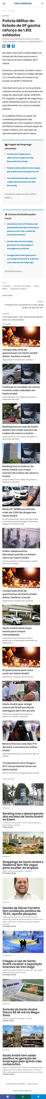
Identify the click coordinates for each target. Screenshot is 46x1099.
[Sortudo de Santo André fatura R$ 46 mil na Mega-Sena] (23, 990)
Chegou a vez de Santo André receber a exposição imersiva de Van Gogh (22, 964)
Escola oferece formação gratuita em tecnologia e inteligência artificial (20, 245)
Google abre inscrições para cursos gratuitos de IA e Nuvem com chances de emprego (23, 259)
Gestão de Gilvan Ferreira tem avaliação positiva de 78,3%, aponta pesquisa (22, 911)
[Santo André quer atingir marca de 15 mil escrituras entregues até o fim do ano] (21, 691)
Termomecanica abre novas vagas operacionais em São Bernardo (21, 182)
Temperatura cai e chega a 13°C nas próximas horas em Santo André (19, 766)
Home (4, 11)
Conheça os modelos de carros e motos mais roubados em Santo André (21, 390)
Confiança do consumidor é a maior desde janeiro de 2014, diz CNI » (24, 306)
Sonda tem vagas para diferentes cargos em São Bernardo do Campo (20, 158)
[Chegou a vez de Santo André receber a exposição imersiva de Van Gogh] (23, 942)
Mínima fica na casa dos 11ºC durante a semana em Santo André (19, 747)
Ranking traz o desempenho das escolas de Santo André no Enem (23, 816)
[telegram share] (13, 46)
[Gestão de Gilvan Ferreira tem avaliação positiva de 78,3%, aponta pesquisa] (23, 889)
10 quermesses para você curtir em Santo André (17, 671)
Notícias (12, 11)
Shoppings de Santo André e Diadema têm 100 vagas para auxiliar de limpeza (23, 865)
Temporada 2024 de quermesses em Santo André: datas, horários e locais (20, 353)
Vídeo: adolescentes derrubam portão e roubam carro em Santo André (19, 554)
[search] (42, 3)
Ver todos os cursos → (14, 271)
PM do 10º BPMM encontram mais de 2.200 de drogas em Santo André (19, 512)
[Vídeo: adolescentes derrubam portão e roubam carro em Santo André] (21, 538)
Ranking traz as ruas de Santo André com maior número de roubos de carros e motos (20, 430)
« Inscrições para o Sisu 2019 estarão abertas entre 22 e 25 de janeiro (22, 318)
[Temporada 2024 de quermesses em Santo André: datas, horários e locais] (21, 336)
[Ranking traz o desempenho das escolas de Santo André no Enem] (23, 794)
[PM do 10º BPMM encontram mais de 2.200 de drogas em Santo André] (21, 496)
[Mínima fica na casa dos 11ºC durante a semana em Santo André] (21, 730)
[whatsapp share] (8, 46)
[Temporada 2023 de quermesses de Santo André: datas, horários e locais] (21, 578)
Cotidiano (6, 286)
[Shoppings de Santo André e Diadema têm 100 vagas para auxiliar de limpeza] (23, 843)
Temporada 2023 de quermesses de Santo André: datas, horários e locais (19, 594)
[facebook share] (3, 46)
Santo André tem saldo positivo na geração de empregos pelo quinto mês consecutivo (22, 1059)
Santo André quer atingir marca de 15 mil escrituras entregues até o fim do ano (18, 707)
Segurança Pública (18, 288)
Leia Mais (16, 825)
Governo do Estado (22, 286)
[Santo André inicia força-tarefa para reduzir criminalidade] (21, 615)
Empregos (6, 856)
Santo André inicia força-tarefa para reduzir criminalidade (17, 631)
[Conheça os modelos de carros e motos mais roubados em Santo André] (21, 374)
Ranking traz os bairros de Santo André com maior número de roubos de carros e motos (20, 471)
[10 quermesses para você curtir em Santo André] (21, 657)
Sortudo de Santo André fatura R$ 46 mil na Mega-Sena (21, 1012)
